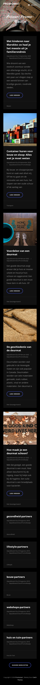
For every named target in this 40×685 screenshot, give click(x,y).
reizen (9, 106)
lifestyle (9, 565)
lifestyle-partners (17, 546)
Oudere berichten (20, 665)
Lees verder (16, 96)
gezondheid (11, 534)
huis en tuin (11, 655)
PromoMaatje (26, 58)
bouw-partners (16, 576)
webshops (10, 625)
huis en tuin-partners (19, 637)
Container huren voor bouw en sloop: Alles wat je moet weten (20, 155)
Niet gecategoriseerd (14, 302)
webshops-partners (18, 607)
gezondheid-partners (19, 516)
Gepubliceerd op (19, 56)
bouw (8, 595)
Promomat (11, 3)
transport (10, 206)
